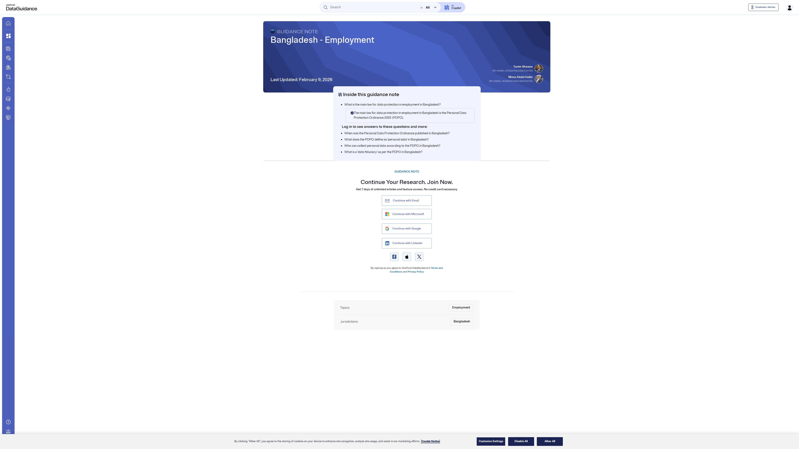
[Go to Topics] (8, 67)
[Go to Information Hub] (8, 48)
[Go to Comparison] (8, 77)
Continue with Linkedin (407, 243)
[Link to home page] (8, 23)
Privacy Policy (416, 271)
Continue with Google (406, 228)
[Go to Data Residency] (8, 99)
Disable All (521, 441)
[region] (399, 441)
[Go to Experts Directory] (8, 431)
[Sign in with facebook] (394, 257)
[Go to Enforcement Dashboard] (8, 117)
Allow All (550, 441)
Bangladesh (462, 321)
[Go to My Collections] (8, 36)
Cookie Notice (430, 441)
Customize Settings (491, 441)
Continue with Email (406, 200)
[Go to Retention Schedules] (8, 89)
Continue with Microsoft (408, 214)
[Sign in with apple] (407, 257)
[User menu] (790, 7)
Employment (461, 308)
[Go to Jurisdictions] (8, 58)
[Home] (21, 7)
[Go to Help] (8, 422)
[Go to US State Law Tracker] (8, 108)
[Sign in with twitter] (419, 257)
